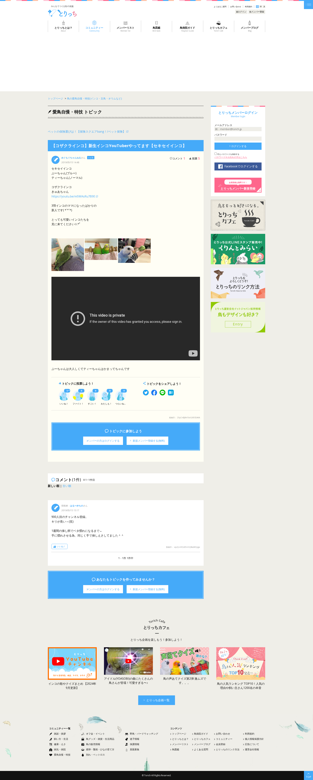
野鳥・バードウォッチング (144, 733)
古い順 (66, 486)
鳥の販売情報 (93, 744)
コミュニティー (224, 739)
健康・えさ (60, 744)
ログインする (239, 146)
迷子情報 (134, 739)
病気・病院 (60, 749)
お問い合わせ (235, 6)
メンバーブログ (202, 744)
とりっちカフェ (202, 739)
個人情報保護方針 (254, 739)
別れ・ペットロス (95, 754)
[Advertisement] (156, 59)
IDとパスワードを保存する (228, 154)
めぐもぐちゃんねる (71, 157)
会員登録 (220, 744)
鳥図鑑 (175, 749)
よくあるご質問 (220, 6)
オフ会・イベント (95, 733)
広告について (252, 744)
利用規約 (248, 6)
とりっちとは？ (180, 739)
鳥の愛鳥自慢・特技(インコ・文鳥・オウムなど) (94, 98)
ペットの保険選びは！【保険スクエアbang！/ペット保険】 (87, 132)
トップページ (179, 733)
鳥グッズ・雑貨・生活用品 (100, 739)
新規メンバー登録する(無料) (149, 440)
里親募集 (134, 749)
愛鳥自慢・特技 (62, 754)
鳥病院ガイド (201, 733)
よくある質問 (201, 749)
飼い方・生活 (61, 739)
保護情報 (134, 744)
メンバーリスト (180, 744)
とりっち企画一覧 (158, 700)
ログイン (242, 11)
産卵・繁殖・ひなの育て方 (100, 749)
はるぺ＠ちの (76, 505)
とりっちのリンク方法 (227, 749)
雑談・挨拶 (60, 733)
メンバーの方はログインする (103, 440)
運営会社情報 (252, 749)
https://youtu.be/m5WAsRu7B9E (73, 196)
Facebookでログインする (241, 166)
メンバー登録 (257, 11)
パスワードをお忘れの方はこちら (230, 157)
